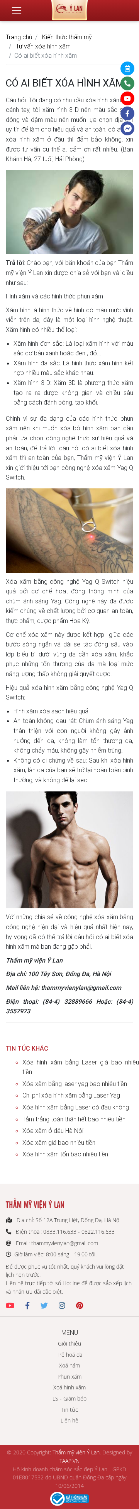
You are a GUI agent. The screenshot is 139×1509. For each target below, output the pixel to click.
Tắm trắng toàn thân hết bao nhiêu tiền (73, 1119)
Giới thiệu (69, 1343)
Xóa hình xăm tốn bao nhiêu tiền (65, 1154)
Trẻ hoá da (69, 1354)
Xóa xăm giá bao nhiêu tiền (58, 1142)
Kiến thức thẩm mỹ (67, 37)
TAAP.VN (69, 1460)
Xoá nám (69, 1365)
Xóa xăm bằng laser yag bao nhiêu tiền (74, 1084)
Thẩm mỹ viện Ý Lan (76, 1452)
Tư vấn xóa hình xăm (43, 46)
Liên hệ (69, 1420)
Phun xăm (69, 1376)
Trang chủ (19, 37)
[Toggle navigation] (16, 10)
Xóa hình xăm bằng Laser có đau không (75, 1107)
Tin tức (69, 1409)
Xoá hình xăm (69, 1387)
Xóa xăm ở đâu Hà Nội (52, 1130)
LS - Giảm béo (69, 1398)
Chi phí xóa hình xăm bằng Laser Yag (71, 1095)
